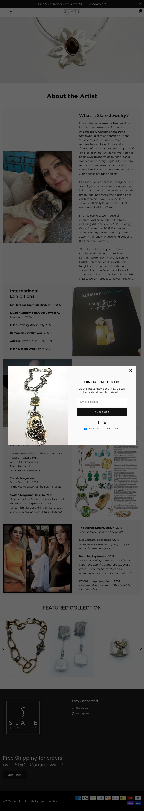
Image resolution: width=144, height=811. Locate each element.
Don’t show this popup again (104, 428)
